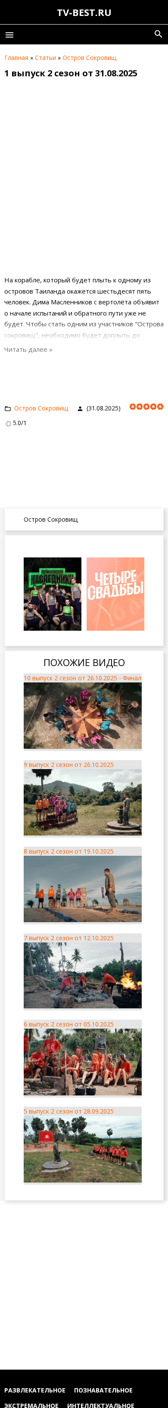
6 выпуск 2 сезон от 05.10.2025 (69, 1024)
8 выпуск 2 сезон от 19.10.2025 (69, 851)
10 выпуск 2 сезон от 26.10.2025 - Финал (82, 678)
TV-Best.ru (84, 12)
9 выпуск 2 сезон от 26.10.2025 (69, 764)
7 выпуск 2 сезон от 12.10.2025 (69, 938)
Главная (16, 57)
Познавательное (103, 1390)
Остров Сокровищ (89, 57)
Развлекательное (34, 1390)
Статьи (45, 57)
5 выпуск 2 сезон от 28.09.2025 (69, 1111)
